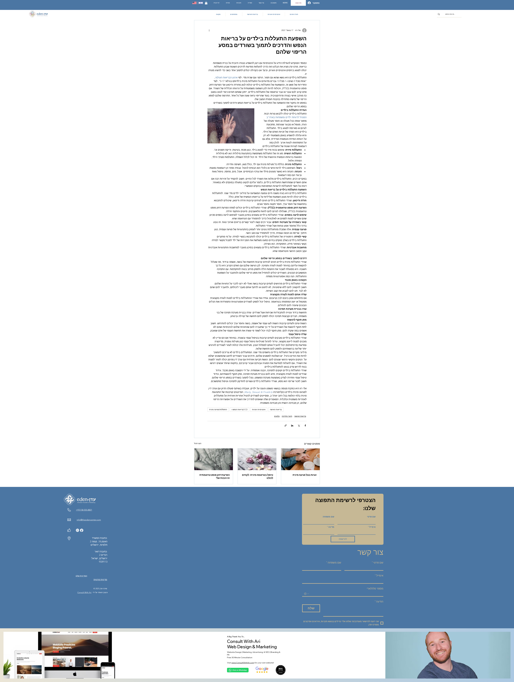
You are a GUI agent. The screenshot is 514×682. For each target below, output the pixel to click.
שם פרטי (371, 516)
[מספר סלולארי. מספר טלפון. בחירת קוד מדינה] (306, 593)
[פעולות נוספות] (209, 30)
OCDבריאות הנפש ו (239, 409)
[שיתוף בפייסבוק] (305, 425)
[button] (206, 2)
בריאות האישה (276, 409)
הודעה (379, 601)
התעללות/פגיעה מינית (218, 409)
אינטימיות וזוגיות (258, 409)
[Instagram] (77, 530)
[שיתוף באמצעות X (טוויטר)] (298, 425)
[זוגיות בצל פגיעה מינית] (300, 459)
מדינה (330, 527)
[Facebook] (81, 530)
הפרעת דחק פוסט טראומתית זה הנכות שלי (214, 476)
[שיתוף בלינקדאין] (292, 425)
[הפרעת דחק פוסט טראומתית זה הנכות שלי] (213, 459)
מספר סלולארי (375, 588)
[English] (194, 2)
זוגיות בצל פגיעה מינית (305, 474)
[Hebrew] (201, 2)
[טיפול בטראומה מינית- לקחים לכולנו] (257, 459)
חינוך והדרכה (287, 416)
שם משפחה (328, 516)
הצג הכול (197, 443)
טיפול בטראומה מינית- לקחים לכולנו (257, 476)
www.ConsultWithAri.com (242, 663)
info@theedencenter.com (89, 519)
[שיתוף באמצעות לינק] (285, 425)
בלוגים (276, 416)
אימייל (372, 527)
